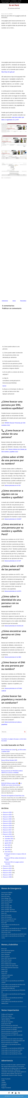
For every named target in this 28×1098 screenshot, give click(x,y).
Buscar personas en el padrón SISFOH (11, 1031)
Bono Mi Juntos (5, 896)
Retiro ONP (4, 971)
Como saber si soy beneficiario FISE (11, 1052)
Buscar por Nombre (5, 0)
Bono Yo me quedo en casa (8, 919)
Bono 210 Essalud (6, 915)
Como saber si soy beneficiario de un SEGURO (14, 928)
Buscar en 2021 (7, 821)
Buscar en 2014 (7, 866)
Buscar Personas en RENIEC (9, 1029)
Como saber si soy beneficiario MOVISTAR (12, 1048)
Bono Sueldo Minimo (7, 900)
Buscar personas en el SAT (13, 561)
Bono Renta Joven (6, 962)
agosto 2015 (8, 843)
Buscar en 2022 (7, 819)
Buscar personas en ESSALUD (9, 1033)
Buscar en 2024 (7, 814)
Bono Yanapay (5, 903)
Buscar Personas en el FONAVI (9, 1042)
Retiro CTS (4, 969)
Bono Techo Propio (6, 960)
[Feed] (19, 1093)
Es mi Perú (14, 5)
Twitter (3, 1080)
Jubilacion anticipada (7, 975)
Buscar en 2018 (7, 827)
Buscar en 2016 (7, 832)
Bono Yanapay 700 (6, 905)
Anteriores (5, 301)
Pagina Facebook (6, 1087)
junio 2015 (8, 845)
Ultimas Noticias (5, 1020)
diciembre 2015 (9, 836)
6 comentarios (7, 177)
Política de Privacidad (7, 1014)
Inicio (14, 301)
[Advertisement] (14, 45)
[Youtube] (16, 1093)
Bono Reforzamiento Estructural (9, 967)
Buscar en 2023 (7, 816)
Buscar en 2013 (7, 868)
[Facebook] (9, 1093)
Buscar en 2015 (7, 834)
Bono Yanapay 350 (6, 907)
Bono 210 (4, 913)
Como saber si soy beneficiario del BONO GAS (13, 934)
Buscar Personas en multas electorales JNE (13, 1040)
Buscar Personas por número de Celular (12, 1038)
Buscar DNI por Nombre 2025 (9, 760)
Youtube (3, 1082)
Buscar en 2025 (7, 812)
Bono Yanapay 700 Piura (8, 909)
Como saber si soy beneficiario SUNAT (11, 1054)
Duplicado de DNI (6, 1023)
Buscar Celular (5, 2)
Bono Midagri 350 (6, 898)
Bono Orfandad (5, 954)
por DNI (19, 0)
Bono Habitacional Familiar (8, 963)
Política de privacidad (18, 1096)
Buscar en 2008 (7, 877)
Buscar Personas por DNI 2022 (9, 1025)
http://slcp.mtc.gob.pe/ (8, 72)
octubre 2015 (8, 840)
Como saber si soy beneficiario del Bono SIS (13, 984)
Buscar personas (5, 13)
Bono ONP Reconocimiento (8, 958)
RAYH (4, 386)
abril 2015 (7, 849)
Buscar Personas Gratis (15, 2)
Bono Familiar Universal (7, 921)
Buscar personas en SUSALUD (14, 626)
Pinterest (3, 1086)
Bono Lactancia (5, 956)
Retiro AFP (4, 973)
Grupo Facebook (5, 1078)
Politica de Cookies (6, 1016)
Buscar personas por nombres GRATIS (11, 1027)
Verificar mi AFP (5, 977)
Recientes (23, 301)
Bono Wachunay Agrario (7, 950)
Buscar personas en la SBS (13, 657)
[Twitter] (12, 1093)
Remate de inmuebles (7, 1021)
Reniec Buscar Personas (8, 1018)
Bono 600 (4, 922)
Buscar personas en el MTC (13, 591)
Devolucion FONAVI (6, 892)
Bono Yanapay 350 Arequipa (9, 911)
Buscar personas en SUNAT (13, 519)
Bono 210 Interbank (6, 917)
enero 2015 (8, 851)
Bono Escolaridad (6, 952)
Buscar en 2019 (7, 825)
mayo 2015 (8, 847)
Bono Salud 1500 (6, 894)
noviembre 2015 (9, 838)
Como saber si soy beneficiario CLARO (11, 1050)
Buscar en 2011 (7, 872)
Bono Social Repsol (6, 902)
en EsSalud (13, 0)
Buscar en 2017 (7, 830)
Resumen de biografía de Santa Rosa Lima (12, 795)
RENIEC (10, 13)
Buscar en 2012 (7, 870)
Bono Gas (4, 948)
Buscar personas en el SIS (13, 485)
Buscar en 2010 (7, 875)
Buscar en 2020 (7, 823)
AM (5, 1096)
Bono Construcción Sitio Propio (9, 965)
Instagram (4, 1084)
